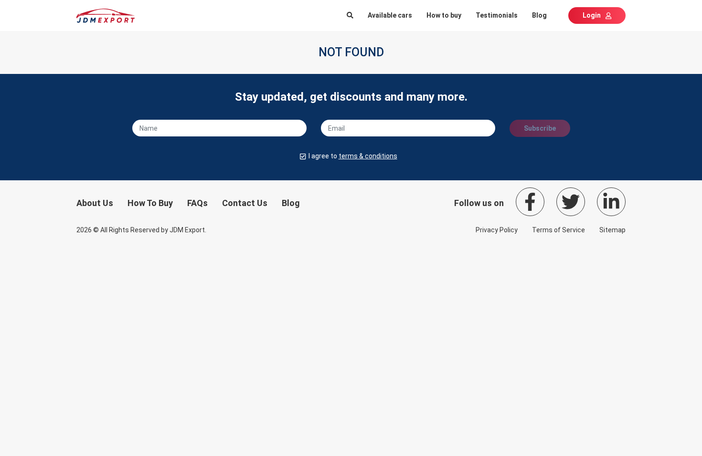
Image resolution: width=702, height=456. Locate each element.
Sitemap (612, 230)
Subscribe (540, 128)
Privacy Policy (497, 230)
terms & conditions (368, 156)
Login (592, 15)
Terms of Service (558, 230)
